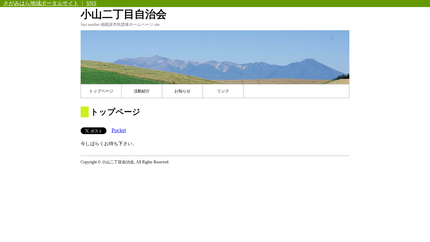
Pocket (119, 130)
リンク (223, 91)
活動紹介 (142, 91)
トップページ (101, 91)
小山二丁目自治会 (124, 14)
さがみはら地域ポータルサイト (41, 3)
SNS (91, 3)
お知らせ (182, 91)
